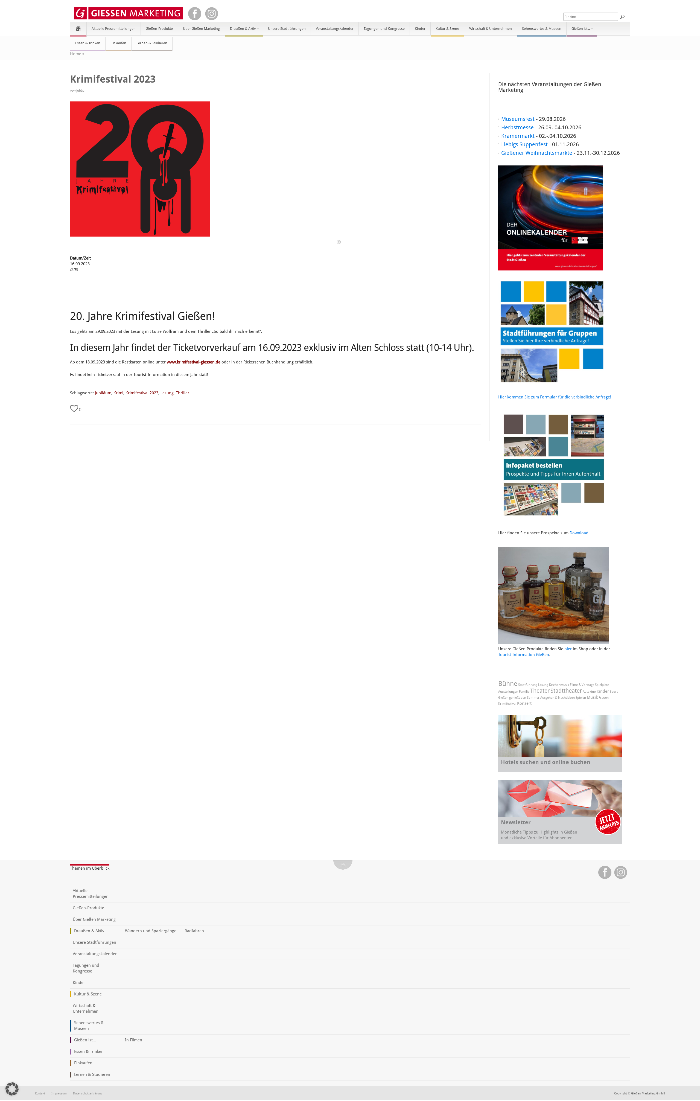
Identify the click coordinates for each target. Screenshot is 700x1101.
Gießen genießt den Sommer (518, 698)
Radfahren (194, 930)
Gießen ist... (578, 31)
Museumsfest (518, 119)
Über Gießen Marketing (201, 29)
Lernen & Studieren (151, 43)
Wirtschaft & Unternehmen (490, 29)
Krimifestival (507, 704)
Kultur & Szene (447, 29)
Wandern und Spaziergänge (150, 930)
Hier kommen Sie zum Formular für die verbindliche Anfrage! (554, 397)
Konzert (524, 703)
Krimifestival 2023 (142, 393)
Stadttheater (566, 690)
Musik (592, 697)
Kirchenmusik (559, 685)
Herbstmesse (517, 127)
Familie (524, 692)
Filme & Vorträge (582, 685)
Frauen (604, 698)
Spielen (581, 698)
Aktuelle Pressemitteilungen (114, 29)
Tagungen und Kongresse (384, 29)
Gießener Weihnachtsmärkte (536, 153)
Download (579, 533)
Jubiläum (103, 393)
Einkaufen (118, 43)
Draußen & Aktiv (240, 31)
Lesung (167, 393)
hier (568, 648)
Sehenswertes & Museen (541, 29)
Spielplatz (602, 685)
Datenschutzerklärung (87, 1093)
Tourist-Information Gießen (523, 654)
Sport (614, 692)
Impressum (59, 1093)
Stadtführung (527, 685)
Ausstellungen (508, 692)
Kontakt (40, 1093)
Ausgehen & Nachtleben (557, 698)
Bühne (507, 684)
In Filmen (133, 1040)
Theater (540, 690)
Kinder (420, 29)
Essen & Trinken (87, 43)
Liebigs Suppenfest (524, 144)
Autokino (589, 692)
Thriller (182, 393)
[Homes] (78, 28)
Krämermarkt (518, 136)
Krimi (118, 393)
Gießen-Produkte (159, 29)
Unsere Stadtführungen (287, 29)
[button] (12, 1089)
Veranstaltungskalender (335, 29)
